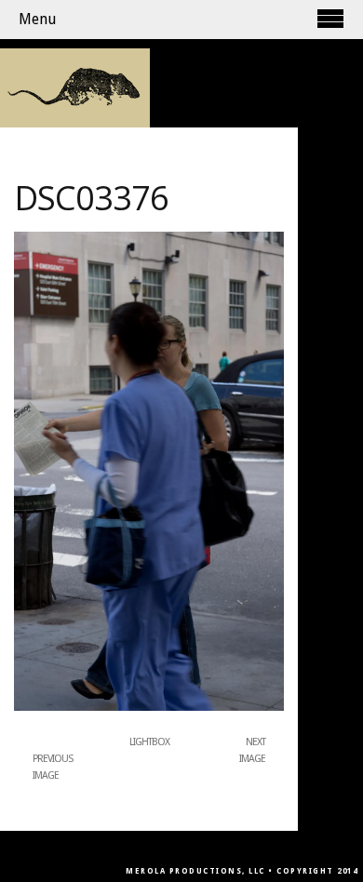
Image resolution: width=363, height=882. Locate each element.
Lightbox (149, 742)
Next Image (252, 750)
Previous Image (53, 767)
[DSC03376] (149, 707)
